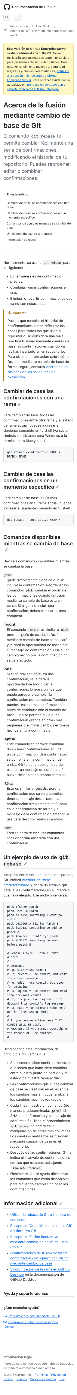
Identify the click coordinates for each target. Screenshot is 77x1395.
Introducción (19, 26)
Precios (21, 1379)
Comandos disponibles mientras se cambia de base (38, 540)
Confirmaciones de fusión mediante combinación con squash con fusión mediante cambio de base (39, 1258)
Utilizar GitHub (42, 26)
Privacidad (58, 1374)
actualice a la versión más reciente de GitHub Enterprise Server (38, 75)
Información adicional (30, 1203)
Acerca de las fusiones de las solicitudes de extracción (38, 372)
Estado (8, 1379)
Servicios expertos (43, 1379)
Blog (62, 1379)
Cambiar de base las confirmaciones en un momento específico (30, 480)
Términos (41, 1374)
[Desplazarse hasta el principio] (67, 1385)
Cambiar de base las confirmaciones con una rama (33, 397)
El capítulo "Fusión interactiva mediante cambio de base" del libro (39, 1242)
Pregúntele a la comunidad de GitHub (34, 1316)
